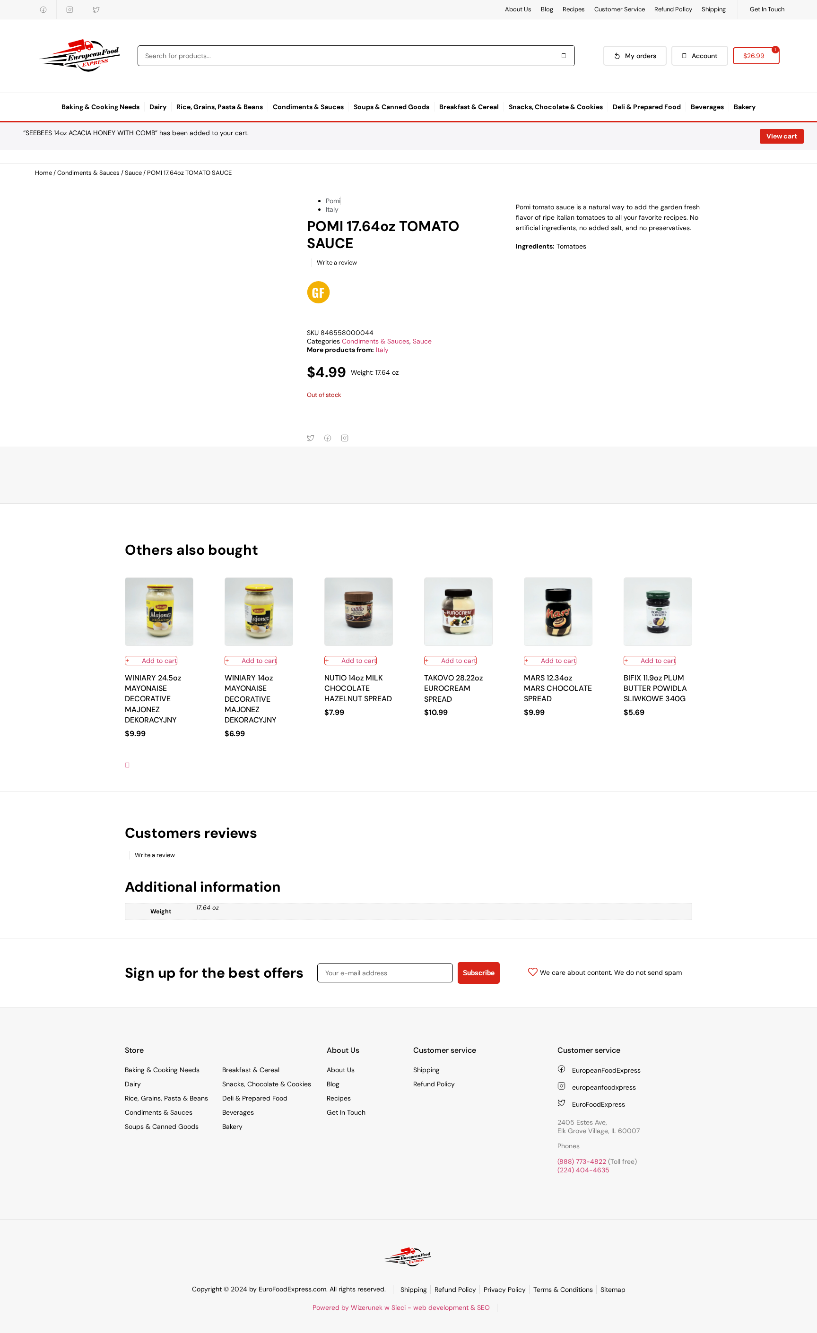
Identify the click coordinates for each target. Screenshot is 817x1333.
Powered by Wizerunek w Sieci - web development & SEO (401, 1307)
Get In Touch (767, 9)
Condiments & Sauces (308, 107)
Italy (382, 349)
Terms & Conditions (563, 1289)
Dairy (157, 107)
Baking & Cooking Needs (100, 107)
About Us (518, 9)
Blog (547, 9)
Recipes (574, 9)
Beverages (707, 107)
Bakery (745, 107)
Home (43, 173)
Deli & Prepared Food (647, 107)
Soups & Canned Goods (391, 107)
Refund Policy (673, 9)
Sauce (133, 173)
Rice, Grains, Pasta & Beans (219, 107)
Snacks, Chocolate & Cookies (556, 107)
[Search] (564, 56)
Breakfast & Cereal (469, 107)
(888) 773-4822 (581, 1161)
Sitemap (613, 1289)
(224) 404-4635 (583, 1170)
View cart (781, 136)
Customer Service (619, 9)
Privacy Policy (505, 1289)
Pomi (333, 201)
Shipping (714, 9)
